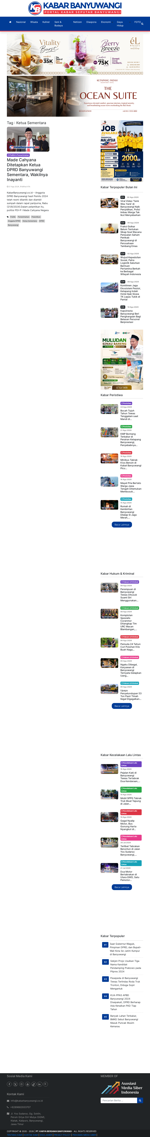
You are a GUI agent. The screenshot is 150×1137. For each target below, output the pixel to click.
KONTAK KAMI (31, 1135)
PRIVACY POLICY (62, 1135)
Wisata (34, 21)
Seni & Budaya (58, 23)
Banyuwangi (13, 225)
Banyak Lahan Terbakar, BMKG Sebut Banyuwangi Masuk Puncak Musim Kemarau (124, 1021)
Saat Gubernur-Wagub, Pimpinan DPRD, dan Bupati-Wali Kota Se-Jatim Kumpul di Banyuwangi (125, 949)
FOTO (137, 21)
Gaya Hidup (120, 23)
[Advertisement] (122, 550)
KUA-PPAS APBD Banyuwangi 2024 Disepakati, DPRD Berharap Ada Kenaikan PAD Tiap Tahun (125, 1002)
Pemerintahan (23, 217)
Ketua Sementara (30, 221)
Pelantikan (36, 217)
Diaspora (91, 21)
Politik (13, 217)
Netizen (77, 21)
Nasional (21, 21)
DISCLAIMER (46, 1135)
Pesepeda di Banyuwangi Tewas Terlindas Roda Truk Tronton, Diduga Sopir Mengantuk (125, 983)
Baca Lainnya (122, 524)
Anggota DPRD (14, 221)
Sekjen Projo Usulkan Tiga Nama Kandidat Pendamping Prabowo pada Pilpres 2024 (125, 966)
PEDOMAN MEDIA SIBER (84, 1135)
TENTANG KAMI (14, 1135)
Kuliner (46, 21)
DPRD (41, 221)
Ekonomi (106, 21)
